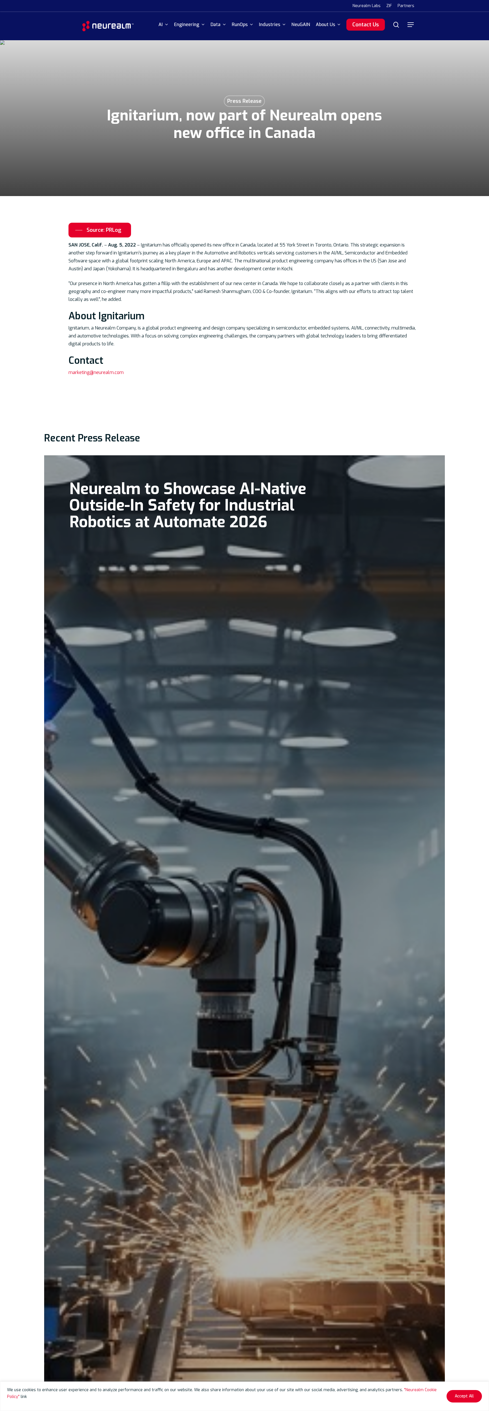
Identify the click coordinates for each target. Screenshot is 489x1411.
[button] (411, 25)
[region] (244, 1396)
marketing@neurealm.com (96, 372)
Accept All (464, 1396)
